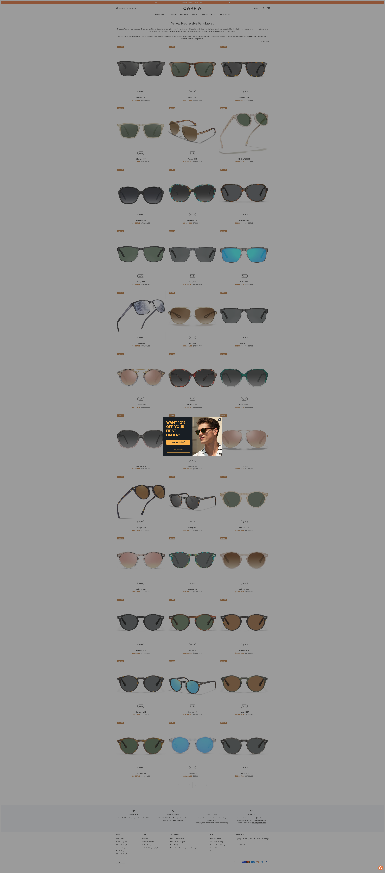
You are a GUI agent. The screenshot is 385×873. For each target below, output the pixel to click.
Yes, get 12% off (178, 442)
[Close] (219, 419)
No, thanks (178, 450)
